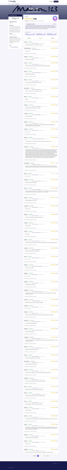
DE (13, 467)
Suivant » (47, 455)
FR (14, 467)
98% (30, 38)
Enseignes (51, 1)
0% (53, 38)
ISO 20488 (55, 21)
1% (41, 38)
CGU (58, 463)
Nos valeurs (56, 1)
